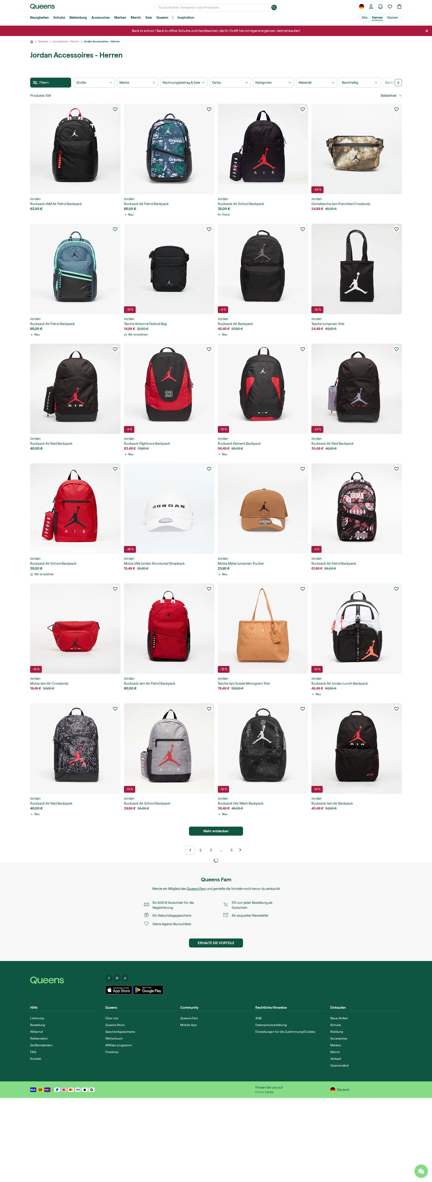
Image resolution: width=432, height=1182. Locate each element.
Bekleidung (78, 18)
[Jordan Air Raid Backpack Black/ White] (75, 748)
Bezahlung (37, 1025)
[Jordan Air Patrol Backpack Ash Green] (75, 269)
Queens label (339, 1065)
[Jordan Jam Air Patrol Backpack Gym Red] (169, 628)
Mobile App (188, 1025)
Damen (392, 18)
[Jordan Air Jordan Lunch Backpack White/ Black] (356, 628)
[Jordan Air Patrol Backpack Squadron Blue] (169, 149)
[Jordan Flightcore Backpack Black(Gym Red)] (169, 389)
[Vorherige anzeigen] (241, 850)
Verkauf (335, 1058)
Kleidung (336, 1031)
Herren (377, 18)
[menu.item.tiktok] (125, 978)
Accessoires (100, 18)
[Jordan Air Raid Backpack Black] (75, 389)
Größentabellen (41, 1045)
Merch (136, 18)
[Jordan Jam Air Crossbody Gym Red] (75, 628)
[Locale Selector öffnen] (361, 6)
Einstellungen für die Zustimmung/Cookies (285, 1031)
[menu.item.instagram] (117, 978)
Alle (364, 18)
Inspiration (186, 18)
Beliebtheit (388, 96)
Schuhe (59, 18)
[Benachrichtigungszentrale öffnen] (380, 6)
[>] (398, 82)
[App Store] (118, 989)
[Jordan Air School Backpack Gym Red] (75, 508)
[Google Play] (148, 989)
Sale (148, 18)
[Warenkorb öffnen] (399, 6)
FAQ (33, 1052)
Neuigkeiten (39, 18)
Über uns (111, 1018)
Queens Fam (196, 889)
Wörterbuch (114, 1038)
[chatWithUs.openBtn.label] (421, 1171)
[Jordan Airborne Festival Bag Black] (169, 269)
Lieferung (37, 1018)
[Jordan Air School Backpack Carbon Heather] (169, 748)
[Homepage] (66, 980)
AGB (258, 1018)
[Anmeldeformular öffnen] (371, 6)
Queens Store (115, 1025)
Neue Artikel (339, 1018)
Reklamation (39, 1038)
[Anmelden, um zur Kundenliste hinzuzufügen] (115, 109)
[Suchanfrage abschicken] (274, 7)
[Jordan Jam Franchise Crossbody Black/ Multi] (356, 149)
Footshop (112, 1052)
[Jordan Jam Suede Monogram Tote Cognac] (263, 628)
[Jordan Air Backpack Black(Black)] (263, 269)
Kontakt (35, 1058)
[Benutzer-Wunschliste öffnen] (389, 6)
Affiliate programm (118, 1045)
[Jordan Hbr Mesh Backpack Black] (263, 748)
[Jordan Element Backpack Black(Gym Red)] (263, 389)
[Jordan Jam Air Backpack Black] (356, 748)
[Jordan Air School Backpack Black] (263, 149)
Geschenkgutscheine (120, 1031)
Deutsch (343, 1090)
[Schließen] (427, 31)
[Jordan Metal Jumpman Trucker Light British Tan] (263, 508)
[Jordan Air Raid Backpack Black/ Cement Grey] (356, 389)
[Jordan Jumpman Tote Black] (356, 269)
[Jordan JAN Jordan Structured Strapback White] (169, 508)
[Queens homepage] (42, 6)
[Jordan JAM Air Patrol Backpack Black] (75, 149)
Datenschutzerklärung (271, 1025)
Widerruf (36, 1031)
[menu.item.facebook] (108, 978)
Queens (162, 18)
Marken (120, 18)
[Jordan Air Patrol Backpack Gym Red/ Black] (356, 508)
